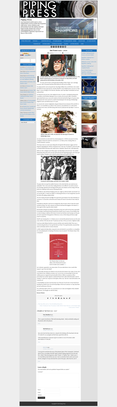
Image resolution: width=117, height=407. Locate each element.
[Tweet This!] (48, 298)
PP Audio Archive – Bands (70, 40)
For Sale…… (36, 40)
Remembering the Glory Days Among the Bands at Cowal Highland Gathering (27, 77)
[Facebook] (54, 47)
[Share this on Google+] (53, 298)
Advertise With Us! (46, 40)
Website (40, 395)
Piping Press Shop (26, 40)
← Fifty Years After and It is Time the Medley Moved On (49, 304)
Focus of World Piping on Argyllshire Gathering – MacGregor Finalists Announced (89, 72)
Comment (40, 372)
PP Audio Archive (57, 40)
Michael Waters (23, 81)
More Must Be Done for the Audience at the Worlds (27, 114)
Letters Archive (74, 43)
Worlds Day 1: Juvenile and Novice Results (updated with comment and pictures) (27, 108)
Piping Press (26, 19)
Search (21, 58)
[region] (71, 28)
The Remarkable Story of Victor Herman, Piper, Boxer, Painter (27, 102)
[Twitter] (51, 47)
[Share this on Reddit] (59, 298)
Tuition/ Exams (46, 43)
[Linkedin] (58, 47)
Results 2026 (82, 40)
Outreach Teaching (57, 43)
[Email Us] (65, 47)
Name (39, 389)
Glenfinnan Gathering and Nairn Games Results (26, 96)
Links (82, 43)
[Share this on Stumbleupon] (61, 298)
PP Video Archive (91, 40)
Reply (39, 323)
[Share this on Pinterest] (56, 298)
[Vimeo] (63, 47)
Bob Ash (45, 347)
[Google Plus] (56, 47)
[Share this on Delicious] (69, 298)
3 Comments (66, 53)
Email (39, 392)
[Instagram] (61, 47)
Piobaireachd (36, 43)
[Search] (33, 60)
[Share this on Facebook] (50, 298)
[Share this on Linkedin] (67, 298)
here (65, 264)
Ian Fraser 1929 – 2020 (58, 50)
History (66, 43)
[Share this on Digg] (64, 298)
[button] (71, 28)
